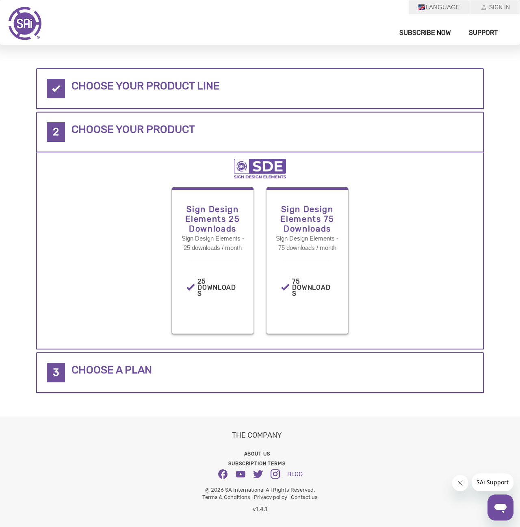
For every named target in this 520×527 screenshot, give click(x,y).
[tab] (260, 88)
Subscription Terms (256, 463)
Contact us (304, 497)
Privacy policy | (272, 497)
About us (257, 454)
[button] (260, 88)
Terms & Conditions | (228, 497)
